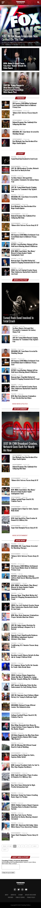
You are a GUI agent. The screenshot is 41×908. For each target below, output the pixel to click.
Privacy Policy (31, 897)
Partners (10, 897)
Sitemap (20, 895)
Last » (5, 849)
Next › (35, 846)
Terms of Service (20, 897)
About (6, 895)
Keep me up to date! (8, 872)
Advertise (13, 895)
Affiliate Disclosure (30, 895)
